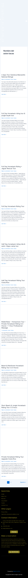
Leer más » (3, 94)
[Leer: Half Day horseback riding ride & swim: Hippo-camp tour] (8, 234)
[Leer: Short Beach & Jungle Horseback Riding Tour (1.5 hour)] (8, 396)
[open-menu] (26, 21)
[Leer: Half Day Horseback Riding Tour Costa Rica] (6, 273)
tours (12, 79)
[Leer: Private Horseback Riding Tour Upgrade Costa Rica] (14, 441)
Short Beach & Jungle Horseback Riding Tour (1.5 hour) (13, 406)
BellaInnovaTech (16, 571)
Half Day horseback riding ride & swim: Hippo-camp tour (13, 245)
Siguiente (23, 482)
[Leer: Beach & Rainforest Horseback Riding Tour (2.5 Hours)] (8, 356)
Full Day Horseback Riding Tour (12, 206)
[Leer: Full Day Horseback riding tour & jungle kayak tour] (7, 104)
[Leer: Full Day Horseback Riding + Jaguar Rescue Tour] (14, 151)
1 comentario (4, 330)
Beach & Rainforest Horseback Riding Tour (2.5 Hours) (12, 367)
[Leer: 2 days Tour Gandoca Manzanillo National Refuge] (6, 67)
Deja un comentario (5, 79)
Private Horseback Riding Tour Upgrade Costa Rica (12, 458)
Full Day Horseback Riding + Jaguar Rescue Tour (11, 168)
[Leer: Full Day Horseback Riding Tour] (8, 197)
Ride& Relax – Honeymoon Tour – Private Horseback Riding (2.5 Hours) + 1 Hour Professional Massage (13, 325)
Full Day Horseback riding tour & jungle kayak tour (13, 114)
